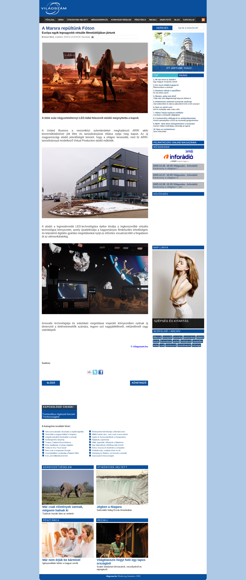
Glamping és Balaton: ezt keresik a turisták (109, 453)
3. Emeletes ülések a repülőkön (167, 91)
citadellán (198, 341)
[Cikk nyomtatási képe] (92, 36)
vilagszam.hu (111, 576)
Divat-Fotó (165, 20)
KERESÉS (162, 27)
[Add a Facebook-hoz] (100, 374)
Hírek (61, 20)
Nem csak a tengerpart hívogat (57, 450)
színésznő (171, 345)
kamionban (189, 337)
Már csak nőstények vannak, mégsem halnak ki (62, 508)
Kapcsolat (189, 20)
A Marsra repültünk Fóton (68, 28)
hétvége (196, 345)
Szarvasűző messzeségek (103, 456)
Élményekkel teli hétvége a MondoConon (108, 432)
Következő (139, 382)
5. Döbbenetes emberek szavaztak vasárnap (172, 102)
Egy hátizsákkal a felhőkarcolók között (107, 445)
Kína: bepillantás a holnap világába (59, 445)
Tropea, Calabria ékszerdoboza (58, 442)
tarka (155, 345)
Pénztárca (140, 20)
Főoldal (50, 20)
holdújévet (186, 341)
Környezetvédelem (121, 20)
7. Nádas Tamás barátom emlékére (168, 113)
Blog (177, 20)
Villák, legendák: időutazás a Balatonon (108, 442)
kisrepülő (167, 337)
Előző (51, 382)
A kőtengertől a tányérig (54, 440)
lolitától (200, 337)
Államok (157, 337)
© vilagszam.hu (139, 346)
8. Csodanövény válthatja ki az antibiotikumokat (174, 118)
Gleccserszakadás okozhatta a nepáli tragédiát (64, 432)
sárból (176, 341)
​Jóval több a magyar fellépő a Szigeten (60, 434)
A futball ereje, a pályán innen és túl (106, 450)
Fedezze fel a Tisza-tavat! (55, 448)
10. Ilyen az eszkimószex (164, 129)
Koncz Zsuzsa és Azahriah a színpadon (108, 448)
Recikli (153, 20)
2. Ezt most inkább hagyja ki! (166, 85)
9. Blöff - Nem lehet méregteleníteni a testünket (174, 124)
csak (162, 345)
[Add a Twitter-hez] (95, 374)
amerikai (177, 337)
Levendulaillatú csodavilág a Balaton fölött (62, 453)
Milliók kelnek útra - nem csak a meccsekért (110, 434)
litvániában (166, 341)
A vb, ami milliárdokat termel (56, 456)
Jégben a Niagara (109, 507)
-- (153, 349)
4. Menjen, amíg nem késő (164, 96)
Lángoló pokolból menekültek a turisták (61, 437)
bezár (156, 341)
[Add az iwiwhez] (89, 374)
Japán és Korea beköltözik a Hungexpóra (109, 437)
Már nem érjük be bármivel (61, 560)
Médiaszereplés (99, 20)
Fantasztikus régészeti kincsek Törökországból (59, 415)
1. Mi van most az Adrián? (164, 80)
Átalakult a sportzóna (100, 440)
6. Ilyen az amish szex (162, 107)
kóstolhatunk (184, 345)
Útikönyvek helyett (77, 20)
